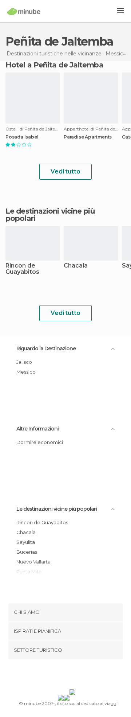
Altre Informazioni (37, 428)
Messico (26, 372)
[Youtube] (82, 675)
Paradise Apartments (88, 137)
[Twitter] (63, 675)
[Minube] (23, 11)
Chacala (76, 266)
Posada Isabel (21, 137)
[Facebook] (54, 675)
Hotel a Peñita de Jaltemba (54, 65)
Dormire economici (39, 442)
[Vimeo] (73, 675)
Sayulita (25, 542)
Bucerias (26, 552)
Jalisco (24, 362)
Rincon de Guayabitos (22, 269)
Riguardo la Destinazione (46, 348)
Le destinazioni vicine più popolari (50, 214)
